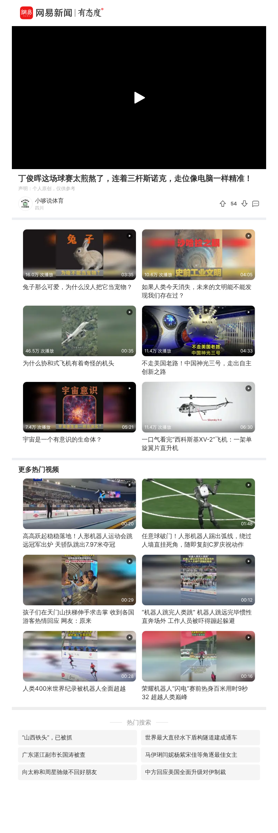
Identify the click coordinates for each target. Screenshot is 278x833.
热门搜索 (139, 722)
